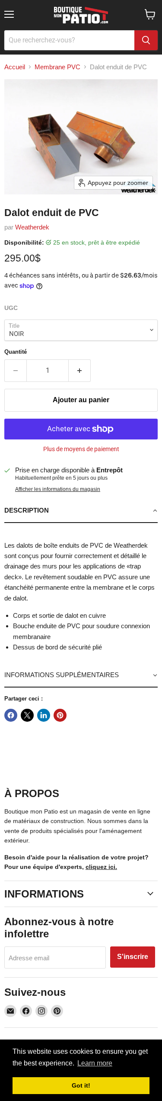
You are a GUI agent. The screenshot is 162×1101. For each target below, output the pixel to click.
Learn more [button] (94, 1063)
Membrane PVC (57, 67)
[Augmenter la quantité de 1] (80, 370)
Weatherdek (32, 227)
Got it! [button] (81, 1085)
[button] (81, 511)
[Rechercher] (146, 40)
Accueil (14, 67)
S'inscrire (132, 956)
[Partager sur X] (27, 715)
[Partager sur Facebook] (10, 715)
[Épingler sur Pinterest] (60, 715)
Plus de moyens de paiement (81, 449)
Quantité (15, 352)
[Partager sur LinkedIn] (43, 715)
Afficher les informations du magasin (57, 489)
